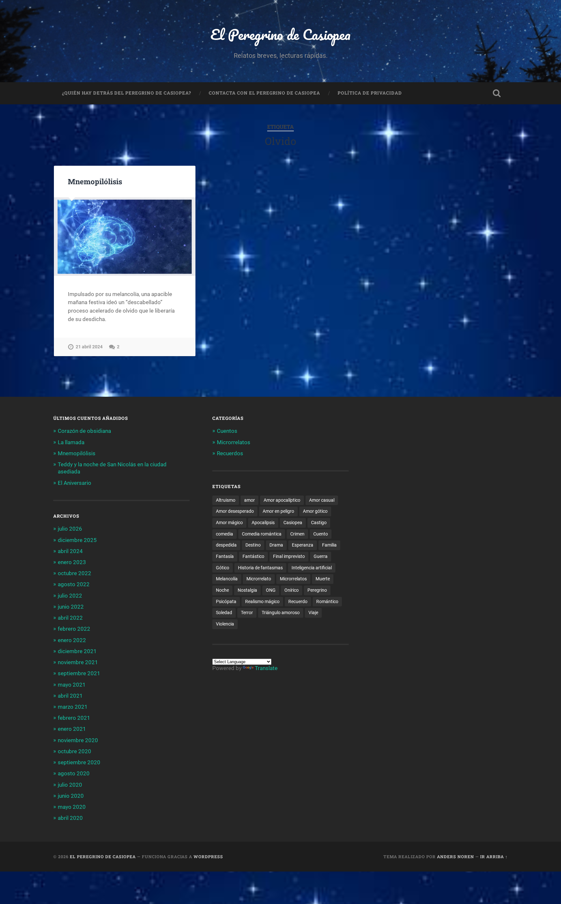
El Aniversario (74, 483)
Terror (247, 612)
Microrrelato (258, 578)
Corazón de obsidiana (84, 431)
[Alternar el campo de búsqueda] (497, 93)
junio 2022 (71, 606)
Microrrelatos (233, 442)
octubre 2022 (74, 573)
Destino (253, 545)
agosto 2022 (74, 584)
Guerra (321, 556)
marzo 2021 (73, 707)
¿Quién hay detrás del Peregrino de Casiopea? (126, 93)
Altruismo (225, 500)
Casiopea (292, 522)
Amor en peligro (278, 511)
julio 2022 (70, 595)
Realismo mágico (262, 601)
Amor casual (321, 500)
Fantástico (253, 556)
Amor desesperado (235, 511)
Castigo (319, 522)
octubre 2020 (74, 751)
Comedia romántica (261, 533)
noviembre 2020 (78, 740)
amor (249, 500)
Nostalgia (247, 590)
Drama (276, 545)
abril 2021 (70, 695)
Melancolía (227, 578)
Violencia (225, 623)
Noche (222, 590)
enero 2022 (72, 640)
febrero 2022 (74, 629)
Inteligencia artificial (312, 567)
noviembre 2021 (78, 662)
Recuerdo (297, 601)
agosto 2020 (74, 773)
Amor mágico (229, 522)
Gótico (222, 567)
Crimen (297, 533)
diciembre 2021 (77, 651)
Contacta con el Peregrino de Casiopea (264, 93)
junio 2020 (71, 796)
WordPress (208, 856)
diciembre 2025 (77, 540)
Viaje (313, 612)
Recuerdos (230, 453)
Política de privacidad (370, 93)
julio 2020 (70, 784)
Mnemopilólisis (95, 181)
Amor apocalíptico (282, 500)
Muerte (323, 578)
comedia (224, 533)
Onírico (291, 590)
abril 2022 (70, 617)
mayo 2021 (72, 684)
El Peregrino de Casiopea (280, 34)
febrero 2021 (74, 718)
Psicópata (226, 601)
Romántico (327, 601)
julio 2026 (70, 528)
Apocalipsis (263, 522)
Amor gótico (315, 511)
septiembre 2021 (79, 673)
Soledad (224, 612)
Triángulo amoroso (281, 612)
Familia (329, 545)
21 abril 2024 (89, 347)
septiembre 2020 (79, 762)
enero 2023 (72, 562)
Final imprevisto (289, 556)
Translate (266, 668)
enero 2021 (72, 729)
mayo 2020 (72, 807)
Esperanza (302, 545)
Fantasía (225, 556)
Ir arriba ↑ (494, 856)
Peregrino (317, 590)
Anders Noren (455, 856)
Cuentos (227, 431)
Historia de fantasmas (260, 567)
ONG (271, 590)
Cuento (320, 533)
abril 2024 (70, 551)
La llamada (71, 442)
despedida (226, 545)
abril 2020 (70, 818)
